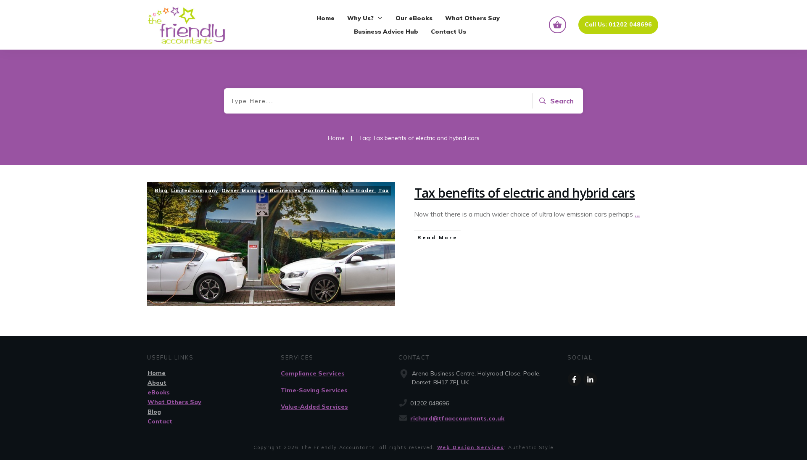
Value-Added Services (314, 406)
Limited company (194, 190)
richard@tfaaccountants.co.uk (457, 418)
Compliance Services (313, 373)
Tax (383, 190)
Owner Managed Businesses (261, 190)
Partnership (321, 190)
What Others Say (174, 402)
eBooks (159, 392)
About (157, 382)
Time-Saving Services (314, 390)
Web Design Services (470, 447)
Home (157, 373)
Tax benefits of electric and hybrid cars (524, 192)
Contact (160, 421)
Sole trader (358, 190)
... (637, 214)
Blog (161, 190)
